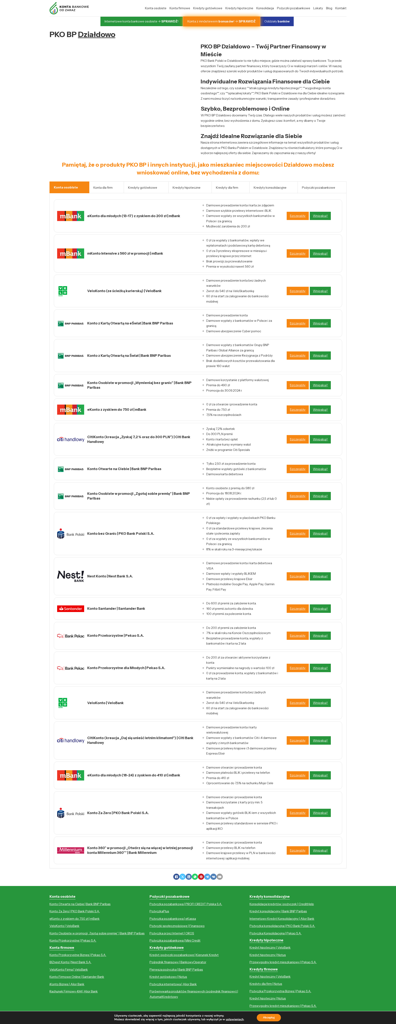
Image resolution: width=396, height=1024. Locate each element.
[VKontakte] (213, 877)
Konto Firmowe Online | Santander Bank (77, 977)
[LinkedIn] (189, 877)
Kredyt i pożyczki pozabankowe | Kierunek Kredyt (184, 955)
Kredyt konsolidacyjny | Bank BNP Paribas (278, 911)
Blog (329, 8)
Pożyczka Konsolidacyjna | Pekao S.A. (276, 933)
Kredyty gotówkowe (207, 8)
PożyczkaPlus (159, 911)
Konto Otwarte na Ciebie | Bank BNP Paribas (80, 904)
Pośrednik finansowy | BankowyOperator (178, 962)
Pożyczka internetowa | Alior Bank (173, 984)
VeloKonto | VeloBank (64, 926)
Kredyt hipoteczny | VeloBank (270, 947)
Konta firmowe (180, 8)
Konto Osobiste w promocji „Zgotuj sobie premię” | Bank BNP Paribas (97, 933)
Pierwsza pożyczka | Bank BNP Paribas (176, 969)
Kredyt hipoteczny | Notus (268, 955)
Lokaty (318, 8)
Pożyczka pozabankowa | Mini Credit (175, 940)
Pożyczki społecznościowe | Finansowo (177, 926)
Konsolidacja (265, 8)
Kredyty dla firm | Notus (266, 984)
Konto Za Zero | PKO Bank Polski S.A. (75, 911)
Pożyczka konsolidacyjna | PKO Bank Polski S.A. (282, 926)
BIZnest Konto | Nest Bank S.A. (70, 962)
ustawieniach (235, 1019)
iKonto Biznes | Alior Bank (67, 984)
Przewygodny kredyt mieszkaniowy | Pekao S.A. (283, 962)
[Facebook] (176, 877)
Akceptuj (269, 1017)
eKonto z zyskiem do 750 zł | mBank (75, 919)
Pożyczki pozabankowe (293, 8)
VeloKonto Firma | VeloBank (69, 969)
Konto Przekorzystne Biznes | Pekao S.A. (78, 955)
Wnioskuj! (320, 216)
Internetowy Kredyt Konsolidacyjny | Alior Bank (282, 919)
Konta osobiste (155, 8)
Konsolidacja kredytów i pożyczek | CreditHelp (282, 904)
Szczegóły (298, 216)
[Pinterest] (201, 877)
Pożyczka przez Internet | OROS (172, 933)
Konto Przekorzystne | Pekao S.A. (73, 940)
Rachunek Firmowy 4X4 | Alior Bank (74, 991)
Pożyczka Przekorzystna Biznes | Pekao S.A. (280, 991)
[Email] (220, 877)
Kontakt (340, 8)
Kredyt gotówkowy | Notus (168, 977)
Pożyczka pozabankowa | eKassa (173, 919)
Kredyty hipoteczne (239, 8)
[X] (182, 877)
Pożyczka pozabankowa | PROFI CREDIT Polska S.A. (186, 904)
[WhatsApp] (195, 877)
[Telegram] (207, 877)
